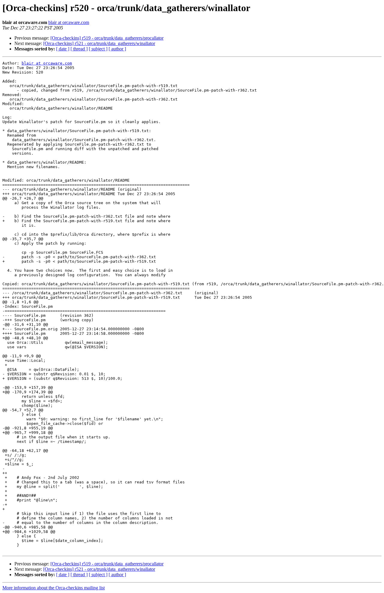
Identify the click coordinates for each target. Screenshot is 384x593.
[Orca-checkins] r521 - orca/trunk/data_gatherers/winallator (99, 43)
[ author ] (117, 48)
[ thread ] (79, 48)
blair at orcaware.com (68, 22)
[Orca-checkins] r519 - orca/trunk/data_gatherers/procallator (107, 38)
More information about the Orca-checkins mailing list (53, 587)
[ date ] (62, 48)
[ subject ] (98, 48)
